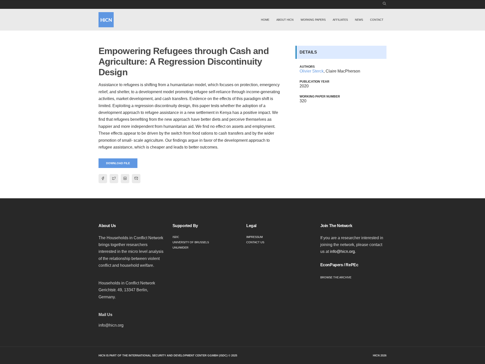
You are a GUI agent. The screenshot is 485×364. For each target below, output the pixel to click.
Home (265, 19)
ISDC (176, 236)
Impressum (254, 236)
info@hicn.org (342, 251)
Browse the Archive (335, 277)
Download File (118, 163)
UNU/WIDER (180, 247)
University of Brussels (191, 242)
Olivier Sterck (312, 71)
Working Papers (313, 19)
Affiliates (340, 19)
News (359, 19)
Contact (376, 19)
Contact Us (255, 242)
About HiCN (285, 19)
